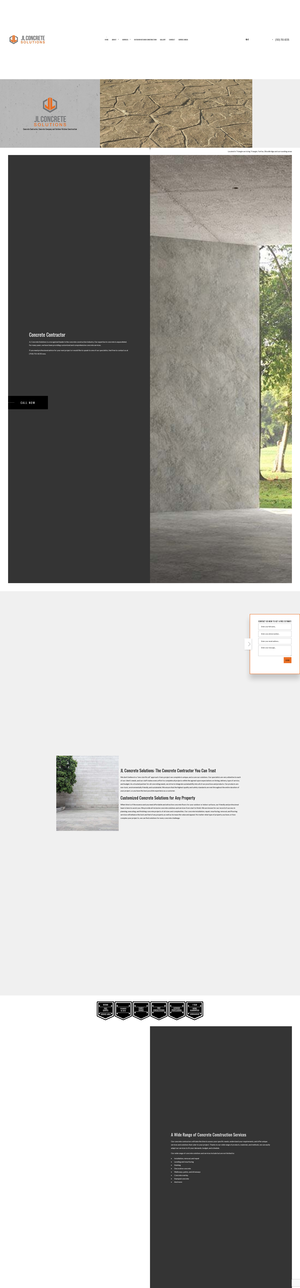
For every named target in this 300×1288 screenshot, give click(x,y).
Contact (172, 39)
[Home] (27, 39)
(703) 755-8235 (282, 39)
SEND (287, 660)
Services (125, 39)
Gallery (162, 39)
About (114, 39)
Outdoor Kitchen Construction (145, 39)
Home (106, 39)
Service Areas (183, 39)
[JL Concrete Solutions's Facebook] (248, 39)
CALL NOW (28, 402)
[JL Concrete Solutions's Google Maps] (246, 39)
